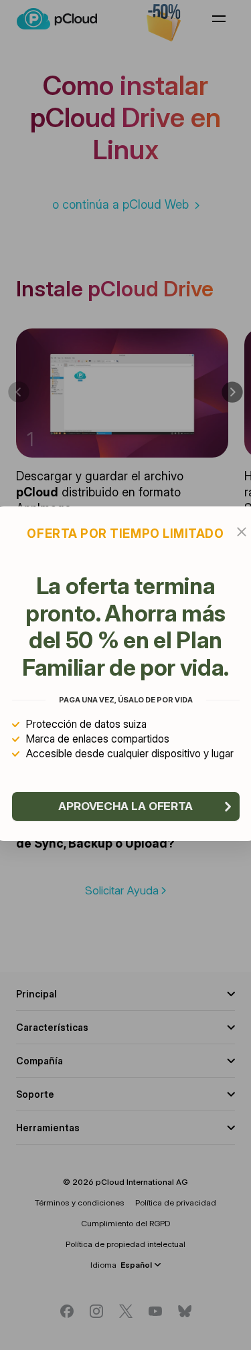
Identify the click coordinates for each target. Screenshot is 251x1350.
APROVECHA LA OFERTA (125, 806)
